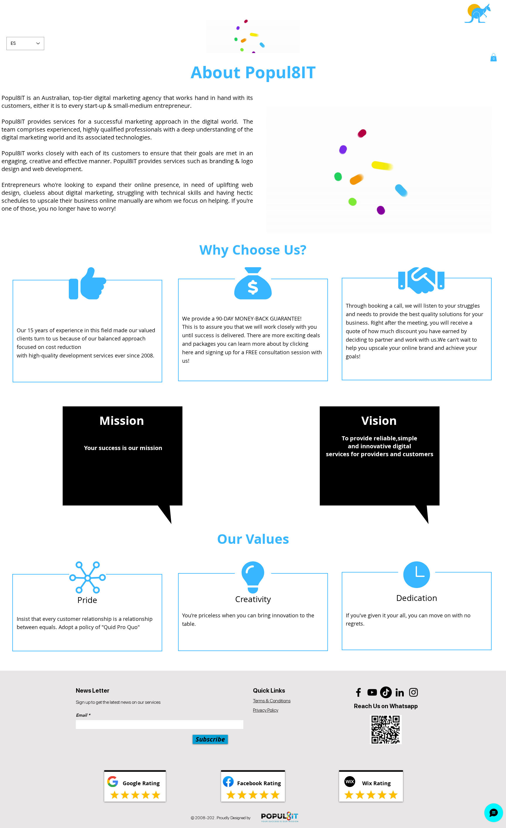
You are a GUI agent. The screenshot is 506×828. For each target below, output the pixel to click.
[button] (493, 57)
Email (81, 715)
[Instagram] (413, 692)
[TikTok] (386, 692)
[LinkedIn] (400, 692)
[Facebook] (358, 692)
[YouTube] (372, 692)
